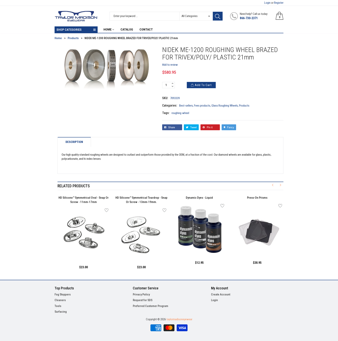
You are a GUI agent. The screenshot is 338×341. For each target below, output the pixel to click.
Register (278, 2)
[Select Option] (74, 250)
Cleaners (60, 300)
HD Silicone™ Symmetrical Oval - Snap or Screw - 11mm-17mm (83, 200)
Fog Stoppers (63, 294)
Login (267, 2)
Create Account (220, 294)
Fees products (202, 105)
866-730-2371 (249, 18)
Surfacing (61, 311)
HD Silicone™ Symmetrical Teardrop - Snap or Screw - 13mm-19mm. (141, 200)
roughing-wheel (180, 113)
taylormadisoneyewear (179, 319)
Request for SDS (142, 300)
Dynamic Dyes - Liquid (199, 197)
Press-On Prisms (257, 197)
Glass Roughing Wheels (224, 105)
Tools (58, 306)
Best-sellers (186, 105)
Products (244, 105)
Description (74, 142)
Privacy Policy (141, 294)
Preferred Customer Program (150, 306)
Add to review (170, 64)
